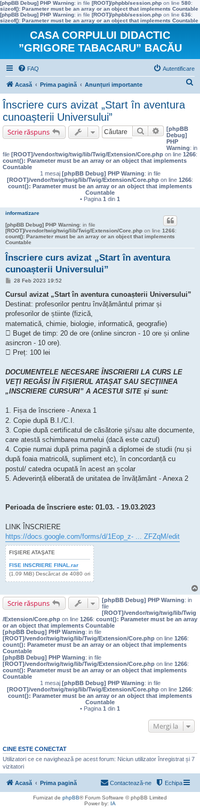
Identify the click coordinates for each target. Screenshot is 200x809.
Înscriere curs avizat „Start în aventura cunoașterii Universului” (94, 111)
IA (113, 803)
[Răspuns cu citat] (170, 220)
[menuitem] (28, 68)
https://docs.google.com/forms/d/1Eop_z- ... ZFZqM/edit (92, 536)
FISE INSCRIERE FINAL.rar (43, 565)
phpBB (70, 797)
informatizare (22, 213)
